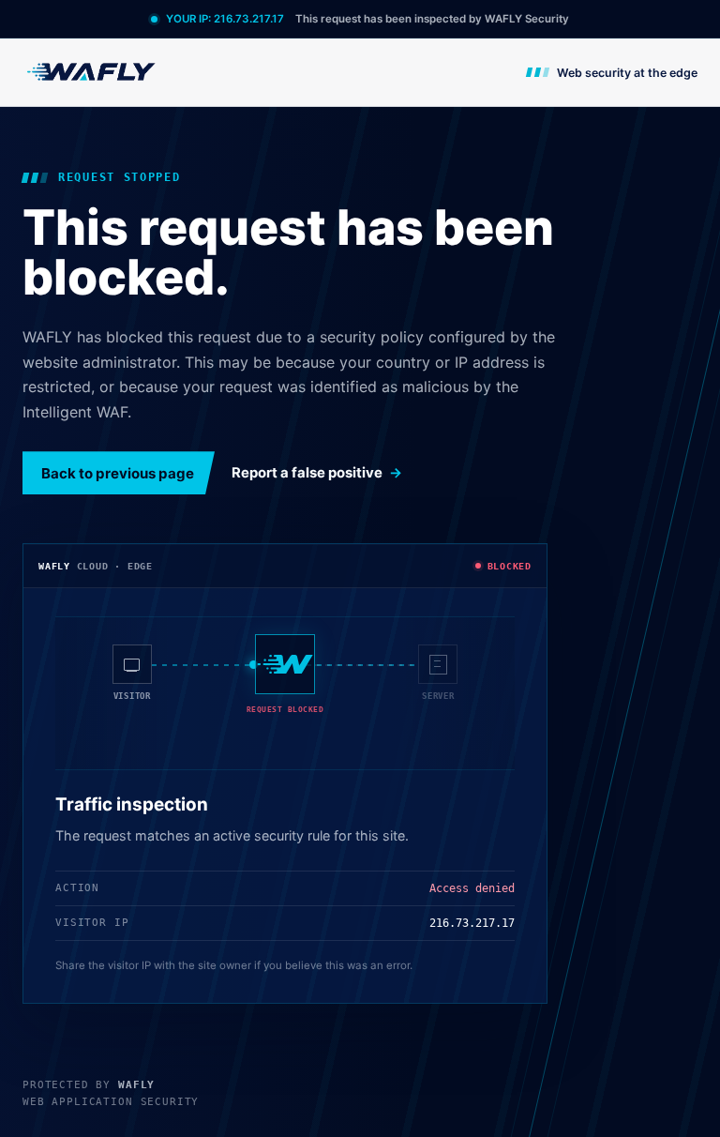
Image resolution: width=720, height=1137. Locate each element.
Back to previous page (117, 473)
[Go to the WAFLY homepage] (91, 72)
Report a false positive (307, 472)
